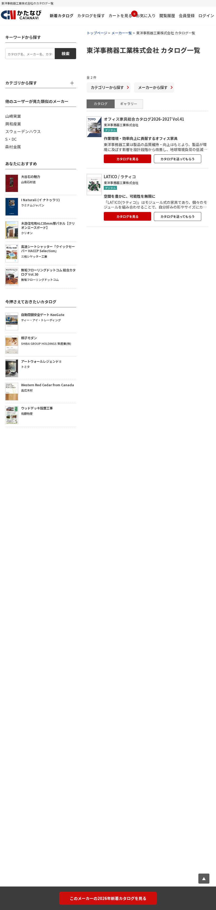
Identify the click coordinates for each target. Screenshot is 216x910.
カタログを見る (127, 159)
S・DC (11, 139)
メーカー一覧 (121, 32)
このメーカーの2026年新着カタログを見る (108, 898)
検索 (66, 53)
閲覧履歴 (167, 15)
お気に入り (146, 15)
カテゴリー (107, 87)
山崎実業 (13, 116)
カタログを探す (91, 15)
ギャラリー (128, 103)
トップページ (97, 32)
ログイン (206, 15)
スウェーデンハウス (23, 131)
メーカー (153, 87)
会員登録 (187, 15)
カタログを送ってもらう (177, 159)
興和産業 (13, 123)
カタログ (100, 103)
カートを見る (120, 15)
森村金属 (13, 146)
